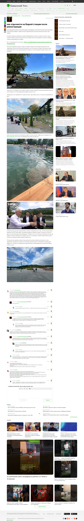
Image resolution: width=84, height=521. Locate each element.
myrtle (21, 323)
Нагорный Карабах (26, 10)
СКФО (57, 10)
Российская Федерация (34, 10)
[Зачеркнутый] (27, 389)
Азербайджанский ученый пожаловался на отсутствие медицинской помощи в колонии (50, 435)
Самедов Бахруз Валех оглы (62, 216)
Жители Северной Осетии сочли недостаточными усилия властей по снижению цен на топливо (64, 77)
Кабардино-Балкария (61, 8)
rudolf (16, 361)
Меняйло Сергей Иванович (62, 200)
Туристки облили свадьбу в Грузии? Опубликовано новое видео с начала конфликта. (17, 503)
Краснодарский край (18, 10)
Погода (61, 1)
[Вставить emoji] (30, 389)
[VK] (5, 18)
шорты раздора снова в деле (64, 34)
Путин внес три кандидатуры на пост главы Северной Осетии (65, 100)
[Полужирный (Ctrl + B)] (20, 389)
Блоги (43, 1)
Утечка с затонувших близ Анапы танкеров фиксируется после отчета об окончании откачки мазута (68, 435)
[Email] (5, 32)
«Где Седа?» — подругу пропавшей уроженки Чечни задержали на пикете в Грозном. (65, 458)
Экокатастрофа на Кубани (72, 13)
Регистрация (23, 400)
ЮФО (14, 11)
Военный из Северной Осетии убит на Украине (64, 118)
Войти (75, 5)
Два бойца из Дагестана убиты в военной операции (54, 407)
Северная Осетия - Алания (50, 10)
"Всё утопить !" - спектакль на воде (66, 38)
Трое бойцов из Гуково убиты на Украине (17, 411)
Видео (48, 1)
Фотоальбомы (55, 1)
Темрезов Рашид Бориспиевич (62, 184)
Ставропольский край (62, 10)
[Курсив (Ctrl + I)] (22, 389)
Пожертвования (58, 513)
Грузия (47, 8)
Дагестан (50, 8)
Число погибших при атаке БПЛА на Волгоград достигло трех (21, 407)
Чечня (68, 10)
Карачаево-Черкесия (10, 10)
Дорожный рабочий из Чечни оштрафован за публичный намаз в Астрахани (15, 435)
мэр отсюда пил (11, 136)
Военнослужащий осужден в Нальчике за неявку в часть (65, 138)
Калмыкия (67, 8)
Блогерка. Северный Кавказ (26, 15)
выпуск (15, 230)
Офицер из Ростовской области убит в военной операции (55, 415)
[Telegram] (5, 20)
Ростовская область (42, 10)
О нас (44, 513)
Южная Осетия (72, 10)
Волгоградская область (40, 8)
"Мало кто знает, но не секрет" (65, 24)
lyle (20, 306)
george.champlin (17, 290)
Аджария (12, 8)
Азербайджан (21, 8)
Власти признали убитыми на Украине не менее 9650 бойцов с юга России (65, 57)
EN (76, 1)
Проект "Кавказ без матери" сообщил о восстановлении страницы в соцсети (64, 159)
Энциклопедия (32, 1)
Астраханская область (32, 8)
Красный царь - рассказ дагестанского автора (68, 27)
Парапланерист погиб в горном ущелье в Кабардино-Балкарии (57, 411)
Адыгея (16, 8)
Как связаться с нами (50, 513)
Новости (9, 1)
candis (16, 369)
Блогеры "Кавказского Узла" (15, 15)
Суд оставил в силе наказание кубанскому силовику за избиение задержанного (32, 435)
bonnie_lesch (17, 311)
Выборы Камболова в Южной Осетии (42, 13)
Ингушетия (55, 8)
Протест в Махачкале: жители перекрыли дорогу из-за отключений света (65, 479)
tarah (18, 380)
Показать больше (42, 506)
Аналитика (24, 1)
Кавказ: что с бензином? (12, 13)
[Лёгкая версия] (72, 1)
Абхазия (8, 8)
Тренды (18, 1)
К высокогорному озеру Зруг (64, 20)
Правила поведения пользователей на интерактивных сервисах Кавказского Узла (31, 518)
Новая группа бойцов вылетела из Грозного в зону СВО (20, 415)
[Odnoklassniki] (5, 28)
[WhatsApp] (5, 22)
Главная (8, 15)
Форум (39, 1)
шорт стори (61, 31)
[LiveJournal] (5, 30)
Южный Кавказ (9, 11)
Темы (14, 1)
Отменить (48, 400)
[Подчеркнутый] (24, 389)
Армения (25, 8)
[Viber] (5, 24)
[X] (5, 26)
